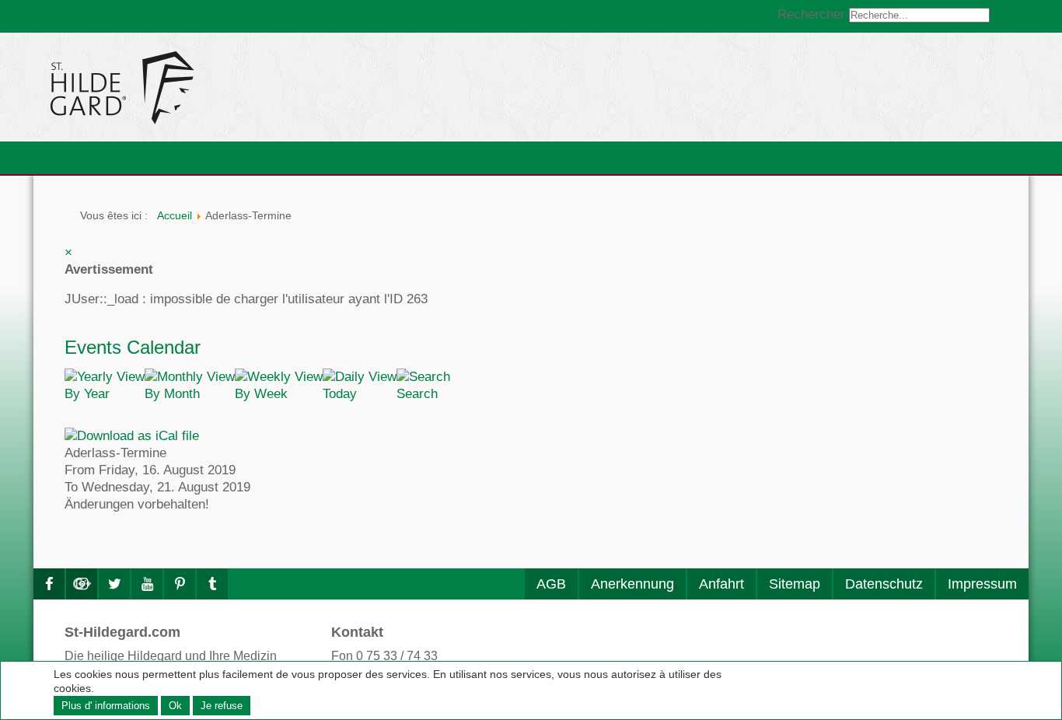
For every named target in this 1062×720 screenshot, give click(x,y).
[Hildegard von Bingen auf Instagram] (81, 583)
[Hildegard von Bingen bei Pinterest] (179, 583)
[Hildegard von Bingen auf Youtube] (146, 583)
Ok (175, 705)
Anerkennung (632, 584)
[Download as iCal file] (132, 435)
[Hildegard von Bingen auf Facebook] (49, 583)
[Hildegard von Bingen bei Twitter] (114, 583)
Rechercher (811, 14)
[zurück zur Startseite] (263, 87)
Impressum (982, 584)
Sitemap (794, 584)
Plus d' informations (105, 705)
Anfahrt (721, 584)
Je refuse (222, 705)
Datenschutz (884, 584)
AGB (551, 584)
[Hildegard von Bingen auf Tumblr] (212, 583)
